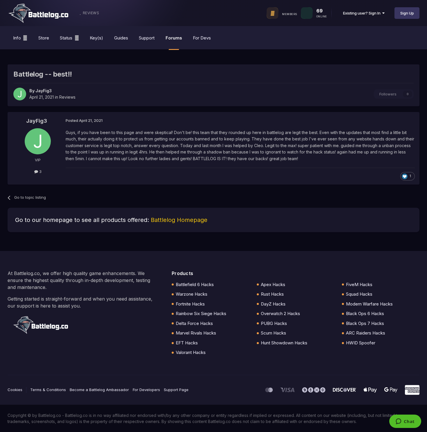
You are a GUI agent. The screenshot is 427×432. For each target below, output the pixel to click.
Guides (121, 38)
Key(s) (96, 38)
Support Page (176, 389)
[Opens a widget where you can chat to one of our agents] (405, 422)
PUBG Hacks (274, 323)
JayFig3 (43, 90)
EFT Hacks (187, 343)
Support (147, 38)
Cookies (15, 389)
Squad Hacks (359, 294)
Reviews (67, 97)
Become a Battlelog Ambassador (99, 389)
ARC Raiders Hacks (365, 333)
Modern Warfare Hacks (369, 304)
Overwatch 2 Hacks (280, 313)
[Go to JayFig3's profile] (19, 94)
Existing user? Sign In (362, 13)
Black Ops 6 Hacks (365, 313)
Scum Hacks (273, 333)
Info (17, 38)
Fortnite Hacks (190, 304)
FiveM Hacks (359, 284)
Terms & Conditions (48, 389)
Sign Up (407, 13)
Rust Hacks (272, 294)
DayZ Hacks (273, 304)
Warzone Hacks (191, 294)
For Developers (146, 389)
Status (66, 38)
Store (43, 38)
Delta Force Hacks (194, 323)
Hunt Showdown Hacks (284, 343)
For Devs (202, 38)
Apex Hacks (273, 284)
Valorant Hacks (191, 352)
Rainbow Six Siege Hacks (201, 313)
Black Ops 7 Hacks (365, 323)
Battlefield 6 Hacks (195, 284)
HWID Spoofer (360, 343)
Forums (174, 38)
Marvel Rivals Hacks (196, 333)
